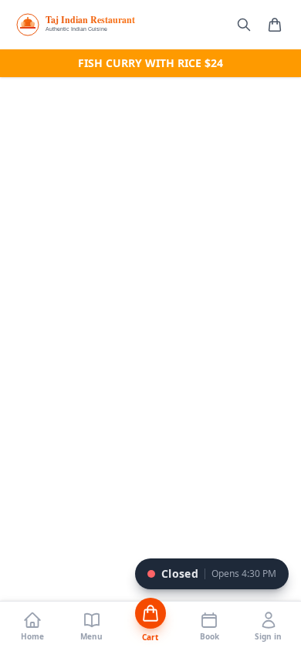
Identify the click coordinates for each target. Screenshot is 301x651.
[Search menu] (244, 25)
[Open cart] (275, 25)
